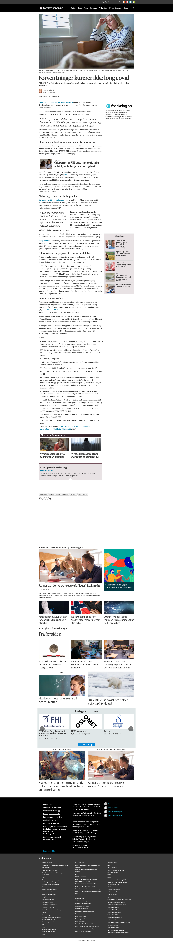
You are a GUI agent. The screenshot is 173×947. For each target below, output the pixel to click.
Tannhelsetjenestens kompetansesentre (119, 899)
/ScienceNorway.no (115, 815)
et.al (66, 175)
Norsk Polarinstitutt (80, 916)
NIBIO (44, 927)
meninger (43, 494)
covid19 (73, 494)
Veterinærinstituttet (113, 927)
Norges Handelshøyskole (82, 906)
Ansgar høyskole (47, 862)
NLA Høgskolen (79, 862)
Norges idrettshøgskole (82, 913)
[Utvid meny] (133, 8)
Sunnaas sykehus (112, 894)
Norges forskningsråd (81, 908)
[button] (124, 2)
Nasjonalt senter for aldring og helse (85, 883)
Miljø (86, 8)
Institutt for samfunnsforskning (51, 909)
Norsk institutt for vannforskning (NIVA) (86, 929)
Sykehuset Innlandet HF (114, 897)
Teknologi (103, 8)
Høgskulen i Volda (47, 902)
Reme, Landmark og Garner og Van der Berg (56, 103)
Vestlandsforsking (112, 925)
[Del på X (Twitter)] (43, 498)
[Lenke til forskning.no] (52, 7)
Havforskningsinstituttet (49, 894)
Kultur (73, 8)
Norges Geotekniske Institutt (83, 903)
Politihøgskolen (112, 862)
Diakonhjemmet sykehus (49, 870)
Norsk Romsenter (80, 921)
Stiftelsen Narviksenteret (114, 892)
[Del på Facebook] (40, 498)
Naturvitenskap (115, 8)
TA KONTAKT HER (46, 471)
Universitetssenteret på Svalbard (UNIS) (118, 922)
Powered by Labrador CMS (86, 941)
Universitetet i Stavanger (114, 917)
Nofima (77, 896)
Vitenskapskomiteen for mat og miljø (118, 932)
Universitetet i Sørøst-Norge (115, 920)
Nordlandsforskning (81, 901)
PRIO (108, 865)
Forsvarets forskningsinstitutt (51, 884)
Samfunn (93, 8)
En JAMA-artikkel (51, 310)
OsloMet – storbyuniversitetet (83, 931)
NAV (43, 924)
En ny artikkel (44, 241)
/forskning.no (113, 808)
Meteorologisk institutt (49, 922)
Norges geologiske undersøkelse (84, 911)
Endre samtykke (49, 851)
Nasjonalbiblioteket (80, 876)
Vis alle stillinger (86, 744)
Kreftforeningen (47, 915)
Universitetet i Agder (113, 907)
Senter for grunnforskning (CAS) (117, 880)
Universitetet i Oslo (112, 915)
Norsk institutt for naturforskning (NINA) (87, 926)
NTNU (76, 874)
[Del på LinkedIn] (46, 498)
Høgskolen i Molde (47, 897)
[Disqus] (86, 523)
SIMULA (109, 874)
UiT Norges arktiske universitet (116, 904)
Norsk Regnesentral (80, 919)
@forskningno (113, 804)
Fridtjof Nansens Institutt (49, 889)
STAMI (109, 887)
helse (51, 494)
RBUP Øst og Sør (112, 867)
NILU (43, 934)
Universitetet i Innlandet (114, 912)
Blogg (126, 8)
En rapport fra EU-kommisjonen (51, 200)
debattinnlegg (62, 494)
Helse (80, 8)
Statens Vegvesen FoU (113, 889)
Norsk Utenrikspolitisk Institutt (84, 924)
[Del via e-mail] (49, 498)
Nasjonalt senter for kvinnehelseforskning (87, 889)
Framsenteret (46, 887)
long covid (82, 494)
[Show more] (70, 479)
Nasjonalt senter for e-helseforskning (86, 886)
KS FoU (44, 912)
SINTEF (109, 877)
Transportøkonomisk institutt (116, 902)
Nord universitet (79, 898)
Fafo (43, 877)
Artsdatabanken (46, 867)
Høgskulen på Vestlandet (49, 904)
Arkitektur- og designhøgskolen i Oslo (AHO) (55, 865)
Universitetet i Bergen (113, 909)
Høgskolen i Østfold (48, 899)
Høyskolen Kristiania (48, 907)
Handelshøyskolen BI (48, 892)
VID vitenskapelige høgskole (115, 930)
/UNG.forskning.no (115, 812)
